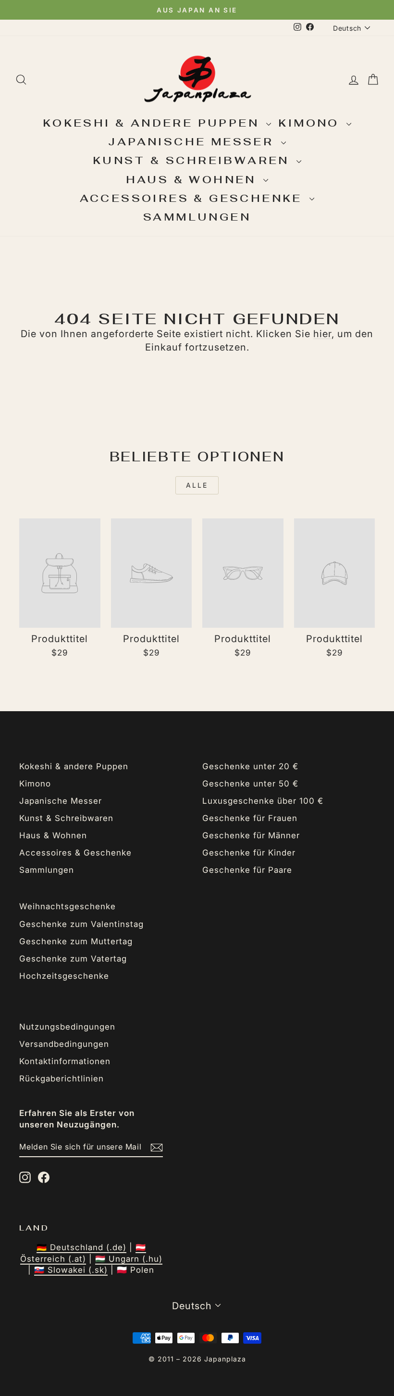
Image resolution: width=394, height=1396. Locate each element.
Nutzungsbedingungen (67, 1027)
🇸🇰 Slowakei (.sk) (71, 1270)
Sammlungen (197, 216)
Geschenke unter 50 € (250, 783)
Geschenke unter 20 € (250, 766)
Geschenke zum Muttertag (76, 941)
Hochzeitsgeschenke (64, 976)
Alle (197, 485)
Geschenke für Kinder (249, 852)
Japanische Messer (193, 141)
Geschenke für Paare (247, 870)
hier (322, 334)
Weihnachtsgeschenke (67, 906)
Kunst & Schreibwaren (193, 160)
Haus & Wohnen (193, 179)
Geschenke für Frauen (249, 818)
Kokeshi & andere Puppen (153, 122)
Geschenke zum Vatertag (73, 958)
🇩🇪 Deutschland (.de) (81, 1247)
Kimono (311, 122)
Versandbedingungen (64, 1044)
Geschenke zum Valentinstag (81, 924)
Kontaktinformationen (65, 1061)
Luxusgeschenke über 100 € (262, 801)
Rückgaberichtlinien (61, 1078)
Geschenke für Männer (251, 835)
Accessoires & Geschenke (194, 198)
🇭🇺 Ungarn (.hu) (128, 1259)
